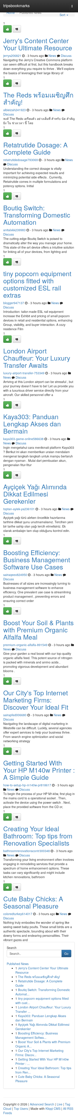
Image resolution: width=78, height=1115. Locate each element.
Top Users (21, 1108)
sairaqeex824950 (15, 574)
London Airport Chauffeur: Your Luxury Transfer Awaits (36, 358)
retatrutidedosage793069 (20, 160)
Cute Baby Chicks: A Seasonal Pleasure (33, 902)
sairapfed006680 (14, 715)
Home (10, 12)
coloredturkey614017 (17, 914)
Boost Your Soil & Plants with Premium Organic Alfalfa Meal (38, 630)
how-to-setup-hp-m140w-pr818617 (27, 785)
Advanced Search (42, 1104)
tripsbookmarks (16, 5)
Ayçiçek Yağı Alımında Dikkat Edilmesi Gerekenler (35, 494)
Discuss (66, 55)
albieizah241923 (14, 110)
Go (66, 953)
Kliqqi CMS (53, 1108)
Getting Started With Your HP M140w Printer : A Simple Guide (39, 770)
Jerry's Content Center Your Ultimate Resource (37, 44)
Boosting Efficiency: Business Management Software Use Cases (36, 559)
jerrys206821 (12, 55)
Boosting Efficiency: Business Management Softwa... (36, 1035)
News (52, 55)
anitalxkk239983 (14, 230)
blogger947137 (13, 303)
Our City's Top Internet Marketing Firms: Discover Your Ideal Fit (35, 700)
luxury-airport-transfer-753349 (23, 373)
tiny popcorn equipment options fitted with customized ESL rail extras (37, 284)
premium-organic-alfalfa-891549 (25, 645)
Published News (18, 964)
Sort (63, 15)
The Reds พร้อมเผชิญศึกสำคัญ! (38, 98)
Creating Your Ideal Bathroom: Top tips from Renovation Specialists (37, 836)
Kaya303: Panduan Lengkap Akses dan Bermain (32, 423)
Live (59, 1104)
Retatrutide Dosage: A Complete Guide (35, 148)
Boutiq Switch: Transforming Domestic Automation (36, 215)
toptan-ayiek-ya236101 (19, 509)
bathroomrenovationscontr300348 (26, 851)
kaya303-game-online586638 (23, 439)
